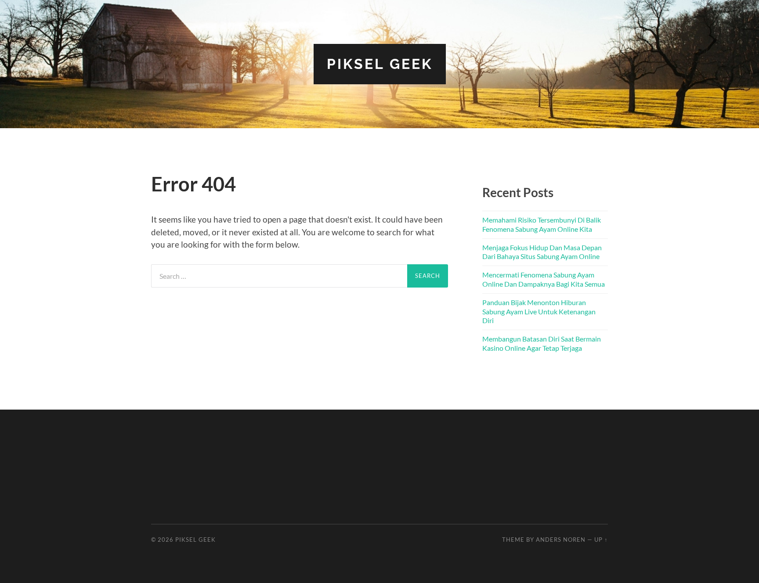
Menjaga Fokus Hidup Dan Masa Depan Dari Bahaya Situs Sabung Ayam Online (542, 252)
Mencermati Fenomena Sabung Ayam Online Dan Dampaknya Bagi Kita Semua (543, 279)
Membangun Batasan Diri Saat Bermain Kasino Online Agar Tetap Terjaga (541, 343)
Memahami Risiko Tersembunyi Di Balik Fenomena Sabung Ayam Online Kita (541, 224)
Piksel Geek (380, 64)
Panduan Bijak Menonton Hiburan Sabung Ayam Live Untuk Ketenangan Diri (539, 311)
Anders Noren (561, 539)
